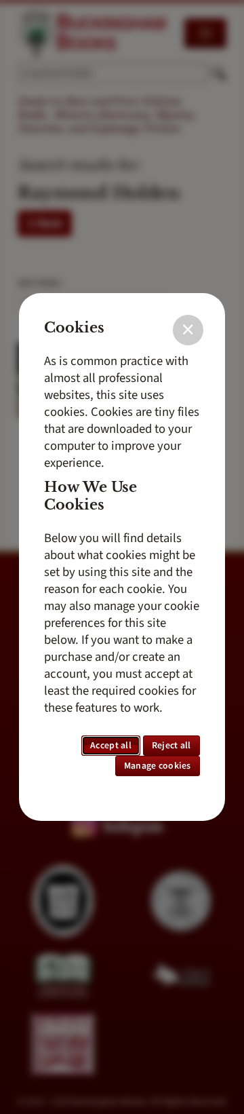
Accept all (110, 745)
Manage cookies (157, 766)
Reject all (171, 745)
